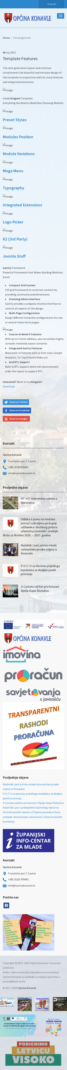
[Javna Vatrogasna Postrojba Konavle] (25, 1004)
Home (6, 37)
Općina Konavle (27, 988)
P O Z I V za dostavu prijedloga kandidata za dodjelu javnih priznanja (40, 570)
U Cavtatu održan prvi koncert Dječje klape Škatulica (40, 588)
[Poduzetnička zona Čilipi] (42, 1004)
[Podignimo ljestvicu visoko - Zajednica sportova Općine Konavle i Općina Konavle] (33, 1053)
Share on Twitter (18, 401)
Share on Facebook (19, 410)
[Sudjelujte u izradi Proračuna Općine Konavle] (7, 1002)
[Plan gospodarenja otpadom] (41, 932)
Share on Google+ (18, 418)
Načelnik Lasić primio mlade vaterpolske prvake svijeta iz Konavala (39, 549)
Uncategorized (22, 37)
